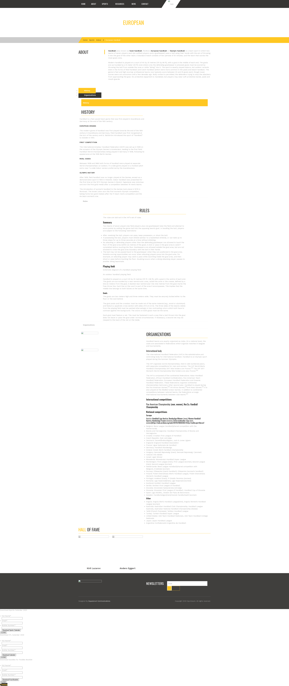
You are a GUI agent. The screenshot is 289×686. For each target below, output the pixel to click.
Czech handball (147, 70)
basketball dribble (158, 238)
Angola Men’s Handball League (166, 502)
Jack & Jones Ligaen (182, 440)
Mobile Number (9, 625)
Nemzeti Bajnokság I (162, 452)
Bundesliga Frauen (159, 420)
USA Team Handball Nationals (170, 516)
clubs (183, 341)
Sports (105, 3)
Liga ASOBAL (157, 493)
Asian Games (196, 387)
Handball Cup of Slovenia (194, 490)
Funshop (4, 684)
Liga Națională (160, 481)
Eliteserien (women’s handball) (190, 471)
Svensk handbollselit (180, 495)
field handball (131, 70)
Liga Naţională (178, 481)
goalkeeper (159, 53)
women (179, 404)
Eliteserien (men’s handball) (165, 471)
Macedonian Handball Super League (171, 459)
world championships (171, 364)
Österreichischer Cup (181, 420)
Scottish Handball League (165, 483)
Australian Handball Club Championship (171, 506)
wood (171, 303)
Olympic (198, 357)
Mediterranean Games (171, 390)
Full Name (6, 616)
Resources (119, 3)
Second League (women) (162, 464)
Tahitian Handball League (177, 511)
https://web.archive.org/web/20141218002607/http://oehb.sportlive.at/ (178, 422)
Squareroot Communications (99, 601)
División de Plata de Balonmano (176, 493)
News (134, 3)
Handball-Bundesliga (163, 448)
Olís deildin (157, 455)
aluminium (180, 303)
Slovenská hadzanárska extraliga (168, 488)
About (93, 3)
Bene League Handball (163, 426)
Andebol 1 (158, 478)
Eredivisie (158, 469)
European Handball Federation (177, 380)
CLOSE (3, 632)
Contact (144, 3)
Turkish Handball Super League (166, 514)
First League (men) (165, 462)
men (173, 404)
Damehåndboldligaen (163, 440)
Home (83, 3)
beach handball (198, 70)
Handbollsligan (160, 495)
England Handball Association (166, 443)
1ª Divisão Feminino (175, 478)
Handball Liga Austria (160, 418)
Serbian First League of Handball (166, 486)
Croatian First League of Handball (167, 436)
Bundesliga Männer (176, 418)
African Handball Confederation (169, 378)
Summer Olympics (168, 359)
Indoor (98, 40)
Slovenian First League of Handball (168, 490)
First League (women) (182, 462)
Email (4, 621)
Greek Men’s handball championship (168, 450)
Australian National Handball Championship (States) (176, 509)
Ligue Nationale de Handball (165, 445)
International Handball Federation (164, 354)
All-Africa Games (177, 387)
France (187, 369)
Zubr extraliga (166, 438)
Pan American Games (158, 387)
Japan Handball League (162, 521)
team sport (194, 51)
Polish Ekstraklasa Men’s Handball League (170, 474)
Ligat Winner (157, 457)
